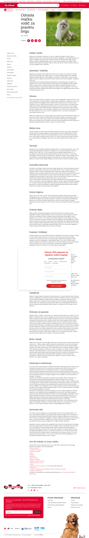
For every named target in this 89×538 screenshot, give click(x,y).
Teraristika (55, 263)
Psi (45, 261)
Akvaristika (47, 263)
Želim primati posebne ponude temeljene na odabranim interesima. (57, 281)
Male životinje (63, 261)
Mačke (50, 261)
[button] (69, 249)
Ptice (56, 261)
